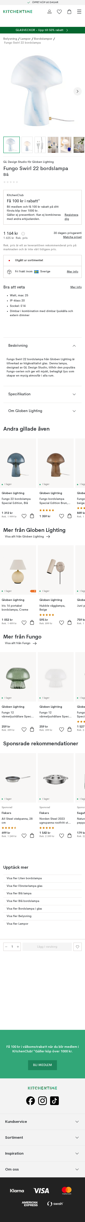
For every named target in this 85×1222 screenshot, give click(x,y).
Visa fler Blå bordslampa (23, 901)
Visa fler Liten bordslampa (24, 878)
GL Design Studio (15, 162)
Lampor (25, 38)
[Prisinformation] (23, 234)
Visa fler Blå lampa (19, 893)
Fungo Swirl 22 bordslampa (22, 42)
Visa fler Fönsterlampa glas (24, 886)
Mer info (72, 271)
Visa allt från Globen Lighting (24, 536)
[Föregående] (7, 91)
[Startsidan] (17, 11)
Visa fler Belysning (19, 916)
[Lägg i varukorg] (32, 515)
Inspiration (14, 1153)
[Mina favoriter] (59, 12)
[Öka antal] (18, 947)
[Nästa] (77, 91)
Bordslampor (43, 38)
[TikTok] (54, 1100)
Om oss (12, 1169)
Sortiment (14, 1137)
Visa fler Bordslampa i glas (24, 908)
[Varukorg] (69, 12)
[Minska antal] (6, 947)
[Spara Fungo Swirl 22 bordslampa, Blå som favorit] (77, 947)
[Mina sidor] (49, 12)
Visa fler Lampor (17, 923)
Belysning (10, 38)
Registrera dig (71, 216)
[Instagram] (42, 1100)
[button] (10, 182)
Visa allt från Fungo (17, 643)
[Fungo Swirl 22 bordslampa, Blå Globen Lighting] (42, 90)
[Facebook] (31, 1100)
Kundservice (16, 1121)
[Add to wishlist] (24, 516)
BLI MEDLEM (42, 1065)
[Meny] (79, 12)
